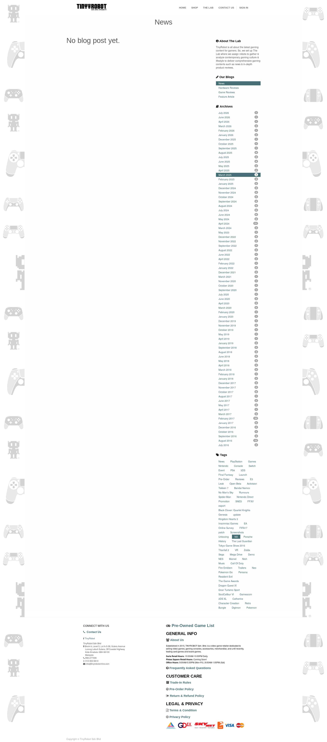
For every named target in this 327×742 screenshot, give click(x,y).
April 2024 (238, 223)
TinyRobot (90, 638)
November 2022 (238, 241)
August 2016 (238, 440)
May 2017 (238, 405)
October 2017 (238, 392)
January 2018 (238, 378)
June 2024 (238, 214)
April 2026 (238, 121)
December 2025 (238, 139)
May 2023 (238, 232)
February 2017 (238, 418)
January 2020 (238, 316)
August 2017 (238, 396)
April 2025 (238, 170)
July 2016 (238, 445)
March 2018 (238, 369)
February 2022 (238, 263)
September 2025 (238, 148)
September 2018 (238, 347)
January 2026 (238, 135)
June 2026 (238, 117)
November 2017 (238, 387)
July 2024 (238, 210)
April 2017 (238, 409)
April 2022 (238, 259)
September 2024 (238, 201)
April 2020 (238, 303)
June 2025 (238, 161)
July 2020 (238, 294)
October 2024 (238, 197)
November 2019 (238, 325)
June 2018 (238, 356)
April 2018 (238, 365)
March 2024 (238, 228)
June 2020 (238, 299)
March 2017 (238, 414)
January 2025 (238, 183)
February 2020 (238, 312)
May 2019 (238, 334)
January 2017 (238, 423)
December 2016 (238, 427)
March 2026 (238, 126)
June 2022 (238, 254)
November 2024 (238, 192)
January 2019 (238, 343)
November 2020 (238, 281)
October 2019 (238, 330)
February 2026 (238, 130)
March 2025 (238, 175)
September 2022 (238, 245)
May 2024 (238, 219)
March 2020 (238, 307)
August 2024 (238, 206)
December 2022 (238, 237)
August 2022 (238, 250)
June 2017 (238, 400)
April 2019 (238, 338)
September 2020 (238, 290)
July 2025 (238, 157)
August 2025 (238, 152)
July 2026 (238, 112)
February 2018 (238, 374)
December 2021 (238, 272)
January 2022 (238, 268)
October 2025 (238, 144)
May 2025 (238, 166)
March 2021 (238, 276)
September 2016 (238, 436)
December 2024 (238, 188)
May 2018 (238, 361)
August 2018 (238, 352)
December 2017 (238, 383)
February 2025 (238, 179)
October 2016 (238, 431)
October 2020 (238, 285)
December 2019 (238, 321)
